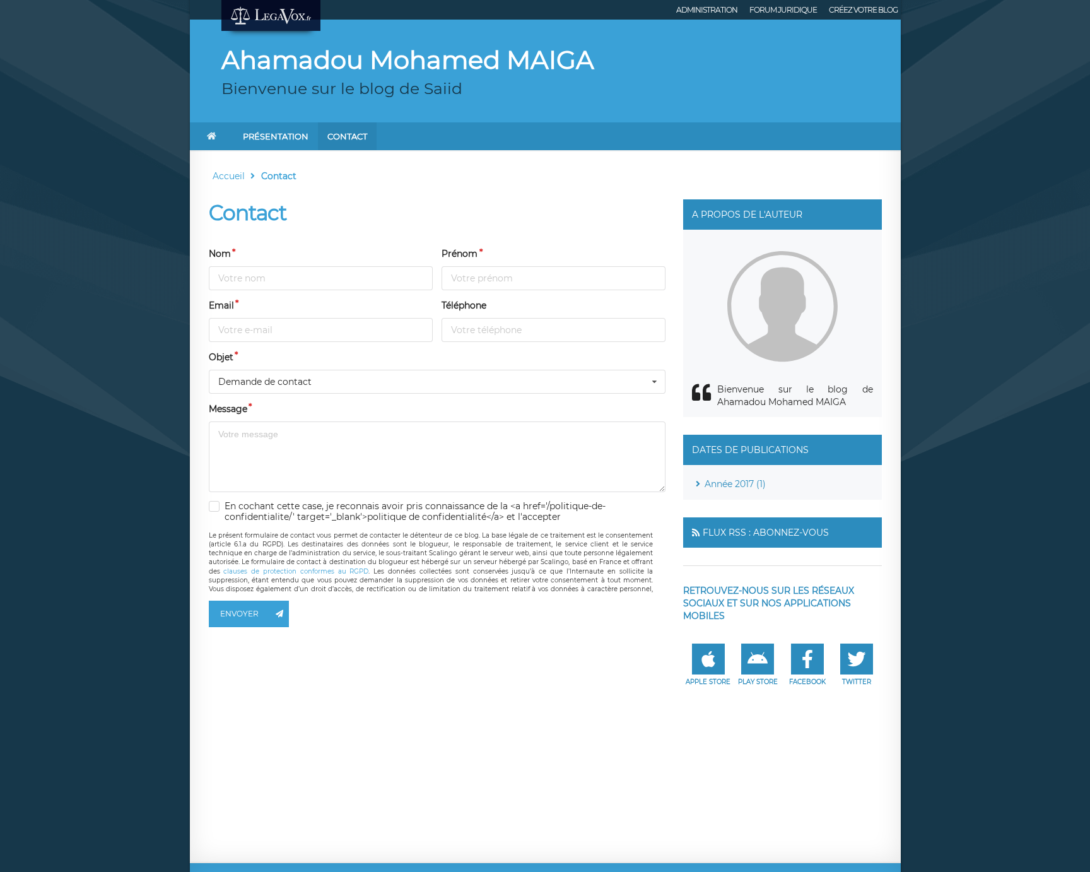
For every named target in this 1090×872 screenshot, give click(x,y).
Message (228, 409)
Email (221, 305)
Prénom (460, 253)
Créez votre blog (863, 10)
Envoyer (239, 613)
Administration (706, 10)
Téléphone (464, 305)
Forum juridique (783, 10)
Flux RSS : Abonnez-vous (766, 532)
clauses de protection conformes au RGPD (295, 571)
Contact (347, 136)
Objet (221, 357)
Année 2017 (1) (735, 484)
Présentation (275, 136)
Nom (220, 253)
